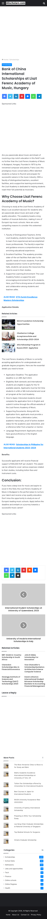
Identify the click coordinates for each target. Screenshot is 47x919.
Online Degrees (11, 884)
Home (5, 60)
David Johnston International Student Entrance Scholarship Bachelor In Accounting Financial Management (34, 681)
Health (7, 888)
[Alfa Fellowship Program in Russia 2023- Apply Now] (8, 347)
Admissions (9, 865)
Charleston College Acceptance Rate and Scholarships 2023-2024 (28, 336)
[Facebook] (6, 570)
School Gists (10, 861)
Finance (8, 876)
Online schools (10, 880)
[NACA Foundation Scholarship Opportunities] (8, 324)
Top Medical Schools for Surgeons (27, 832)
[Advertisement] (23, 32)
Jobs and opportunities (14, 869)
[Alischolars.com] (15, 3)
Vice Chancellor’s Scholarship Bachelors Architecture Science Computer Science (34, 668)
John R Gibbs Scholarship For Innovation (31, 657)
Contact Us (25, 915)
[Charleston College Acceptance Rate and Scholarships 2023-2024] (8, 336)
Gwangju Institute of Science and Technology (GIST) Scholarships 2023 (11, 680)
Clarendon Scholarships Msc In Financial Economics (11, 667)
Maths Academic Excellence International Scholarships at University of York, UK (25, 775)
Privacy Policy (36, 915)
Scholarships (14, 60)
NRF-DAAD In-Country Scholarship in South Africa (11, 657)
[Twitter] (12, 570)
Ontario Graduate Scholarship (25, 840)
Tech (7, 872)
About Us (15, 915)
